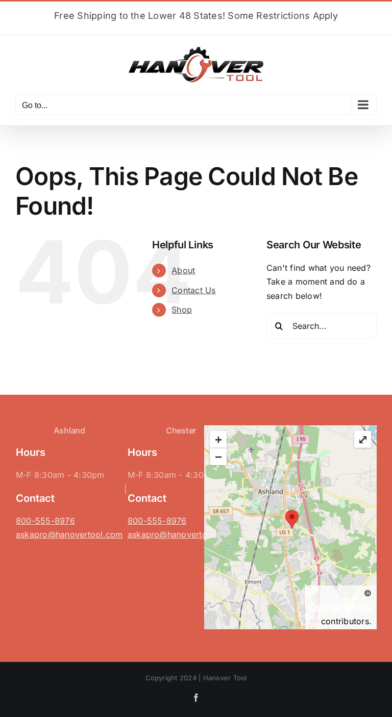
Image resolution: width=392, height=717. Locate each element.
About (183, 270)
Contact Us (193, 290)
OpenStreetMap (341, 607)
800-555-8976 (45, 521)
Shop (182, 309)
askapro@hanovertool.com (69, 534)
